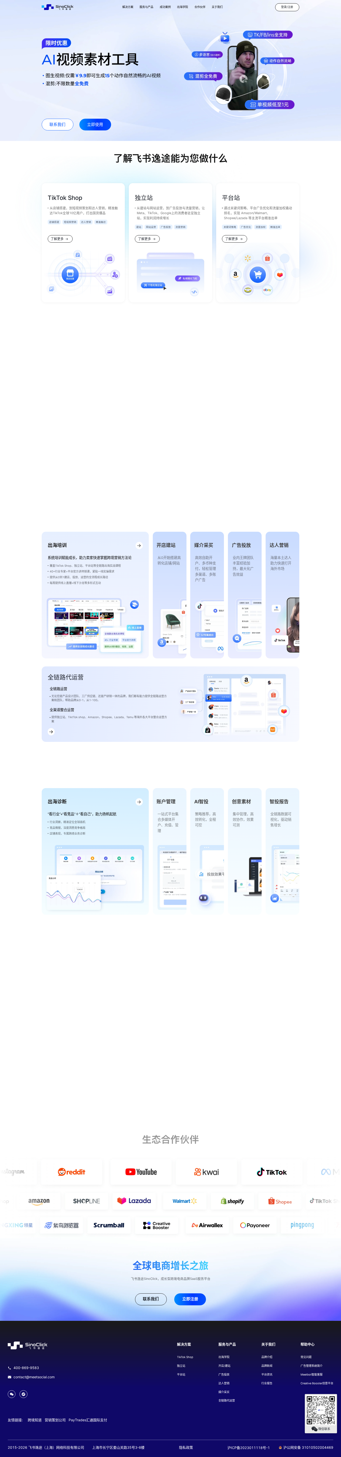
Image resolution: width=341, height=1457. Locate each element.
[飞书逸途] (57, 7)
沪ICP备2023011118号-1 (248, 1448)
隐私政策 (186, 1447)
